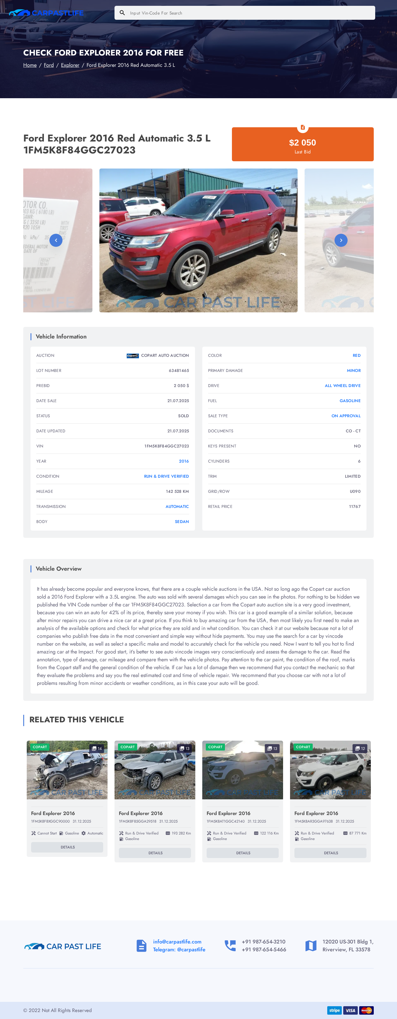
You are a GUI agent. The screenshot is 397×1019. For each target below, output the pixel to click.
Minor (354, 370)
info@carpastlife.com (177, 941)
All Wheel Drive (343, 385)
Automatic (177, 506)
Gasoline (350, 401)
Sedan (182, 521)
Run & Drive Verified (166, 476)
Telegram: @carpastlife (179, 949)
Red (357, 355)
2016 (184, 461)
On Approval (346, 416)
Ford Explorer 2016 (53, 813)
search (122, 12)
